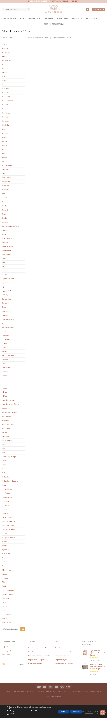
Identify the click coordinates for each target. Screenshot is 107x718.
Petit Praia (5, 501)
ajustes (12, 714)
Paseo (4, 485)
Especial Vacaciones (9, 283)
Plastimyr (5, 513)
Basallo (4, 137)
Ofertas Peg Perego (9, 457)
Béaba (4, 153)
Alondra (4, 64)
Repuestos (5, 550)
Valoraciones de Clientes (64, 664)
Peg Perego (6, 493)
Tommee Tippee (7, 594)
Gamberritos (6, 299)
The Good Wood (8, 590)
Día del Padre (6, 250)
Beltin (4, 161)
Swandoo (5, 578)
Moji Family (6, 408)
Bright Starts (6, 177)
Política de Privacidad (63, 652)
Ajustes (89, 712)
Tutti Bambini (6, 614)
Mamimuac (6, 368)
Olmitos (4, 461)
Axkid (4, 84)
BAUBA (4, 141)
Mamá (4, 364)
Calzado (5, 198)
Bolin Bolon (6, 169)
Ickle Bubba (6, 311)
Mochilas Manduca (8, 400)
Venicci (4, 618)
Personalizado (7, 497)
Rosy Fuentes (6, 558)
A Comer (5, 48)
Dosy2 (4, 266)
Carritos (5, 206)
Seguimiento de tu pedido (37, 660)
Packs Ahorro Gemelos (10, 481)
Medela (4, 388)
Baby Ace (5, 89)
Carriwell (5, 210)
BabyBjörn (5, 109)
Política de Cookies (62, 656)
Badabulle (5, 125)
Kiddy (4, 331)
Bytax (4, 194)
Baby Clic (5, 93)
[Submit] (29, 9)
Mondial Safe (6, 416)
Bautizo (4, 145)
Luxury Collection (8, 355)
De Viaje (5, 242)
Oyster (4, 469)
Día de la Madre (7, 246)
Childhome (5, 218)
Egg (3, 271)
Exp (3, 287)
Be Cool (4, 149)
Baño (3, 129)
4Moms (4, 44)
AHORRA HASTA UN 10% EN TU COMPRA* (64, 1)
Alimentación (62, 19)
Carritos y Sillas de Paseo (13, 19)
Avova (4, 80)
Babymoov (6, 121)
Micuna (4, 392)
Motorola (5, 420)
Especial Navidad (8, 279)
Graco (4, 307)
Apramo (4, 72)
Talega (4, 582)
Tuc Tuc (4, 606)
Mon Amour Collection (10, 412)
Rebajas (4, 533)
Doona (4, 262)
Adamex (5, 56)
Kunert (4, 347)
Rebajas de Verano (8, 537)
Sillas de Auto (34, 19)
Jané (3, 323)
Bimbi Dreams (7, 165)
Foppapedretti (7, 291)
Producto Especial (8, 521)
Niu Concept (6, 436)
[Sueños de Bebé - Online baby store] (53, 9)
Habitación (48, 19)
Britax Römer (6, 182)
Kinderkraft (6, 339)
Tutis (3, 610)
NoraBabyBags (7, 440)
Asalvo (4, 76)
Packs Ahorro (6, 477)
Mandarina (5, 372)
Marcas (4, 380)
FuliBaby (5, 295)
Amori (4, 68)
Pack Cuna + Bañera (9, 473)
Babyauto (5, 105)
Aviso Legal (59, 648)
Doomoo (5, 258)
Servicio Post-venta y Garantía (39, 656)
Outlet (4, 465)
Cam (3, 202)
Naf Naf (5, 432)
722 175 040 (6, 655)
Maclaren (5, 360)
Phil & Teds (6, 505)
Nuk (3, 444)
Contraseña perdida (35, 664)
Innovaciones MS (8, 319)
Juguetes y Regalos (94, 19)
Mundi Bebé (6, 428)
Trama (4, 602)
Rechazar (76, 712)
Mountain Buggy (8, 424)
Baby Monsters (7, 101)
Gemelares (5, 303)
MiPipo (4, 396)
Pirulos (4, 509)
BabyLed (5, 117)
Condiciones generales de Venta (39, 648)
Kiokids (4, 343)
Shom (4, 566)
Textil (4, 586)
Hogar (45, 24)
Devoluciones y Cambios (37, 652)
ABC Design (6, 52)
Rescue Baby (6, 554)
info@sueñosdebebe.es (9, 647)
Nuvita (4, 452)
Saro (3, 562)
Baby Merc (6, 97)
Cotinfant (5, 230)
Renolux (4, 546)
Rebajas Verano (58, 24)
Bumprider (5, 186)
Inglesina (5, 315)
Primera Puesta (7, 517)
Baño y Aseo (77, 19)
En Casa (4, 275)
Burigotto (5, 190)
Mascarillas (6, 384)
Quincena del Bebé (8, 529)
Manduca (5, 376)
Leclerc (4, 351)
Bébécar (5, 157)
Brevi (3, 173)
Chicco (4, 214)
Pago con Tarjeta (61, 660)
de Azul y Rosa (7, 238)
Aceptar (63, 712)
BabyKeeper (6, 113)
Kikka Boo (5, 335)
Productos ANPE (8, 525)
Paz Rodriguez (7, 489)
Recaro (4, 542)
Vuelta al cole (6, 622)
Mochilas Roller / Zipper (10, 404)
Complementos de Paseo (10, 226)
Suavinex (5, 574)
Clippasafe (5, 222)
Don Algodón (6, 254)
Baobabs (5, 133)
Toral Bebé (6, 598)
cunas (4, 234)
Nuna (3, 448)
